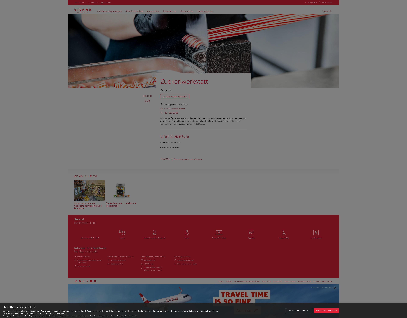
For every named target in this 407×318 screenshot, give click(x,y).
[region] (203, 310)
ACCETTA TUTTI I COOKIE (326, 311)
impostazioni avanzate (299, 311)
